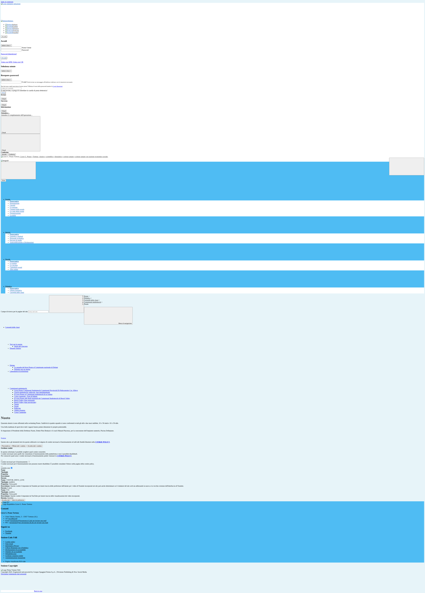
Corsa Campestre (20, 412)
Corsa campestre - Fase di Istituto (25, 396)
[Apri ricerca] (406, 166)
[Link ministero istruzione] (10, 4)
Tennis (16, 404)
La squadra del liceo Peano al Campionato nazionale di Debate (36, 367)
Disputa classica (15, 348)
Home (86, 296)
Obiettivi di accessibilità (13, 552)
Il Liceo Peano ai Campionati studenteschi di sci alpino (33, 394)
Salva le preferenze (18, 500)
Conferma (12, 154)
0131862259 (12, 519)
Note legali (9, 544)
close (3, 180)
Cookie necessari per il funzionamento (14, 462)
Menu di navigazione (125, 323)
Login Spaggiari (58, 86)
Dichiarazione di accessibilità (15, 550)
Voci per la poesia (16, 344)
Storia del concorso (21, 346)
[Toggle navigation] (18, 170)
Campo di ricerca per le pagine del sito (14, 312)
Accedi (4, 36)
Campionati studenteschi (92, 302)
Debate (12, 365)
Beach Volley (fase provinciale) (25, 402)
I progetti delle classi (91, 300)
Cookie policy (10, 542)
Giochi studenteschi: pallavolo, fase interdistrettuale (32, 392)
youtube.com (5, 468)
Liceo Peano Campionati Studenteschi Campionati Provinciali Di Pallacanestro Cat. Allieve (46, 390)
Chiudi (4, 99)
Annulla (4, 154)
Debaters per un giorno (22, 369)
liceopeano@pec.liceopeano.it (29, 523)
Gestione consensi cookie (14, 556)
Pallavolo (17, 408)
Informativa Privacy (12, 546)
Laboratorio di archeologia (19, 371)
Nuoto (16, 406)
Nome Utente (26, 48)
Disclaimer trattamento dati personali (13, 574)
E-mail (24, 82)
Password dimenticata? (9, 54)
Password (25, 50)
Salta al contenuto (7, 2)
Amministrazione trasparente (15, 558)
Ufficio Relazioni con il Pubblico (16, 548)
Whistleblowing (10, 554)
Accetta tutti (35, 446)
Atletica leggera (19, 410)
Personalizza (6, 446)
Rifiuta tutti (18, 446)
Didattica (87, 298)
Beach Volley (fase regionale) (24, 400)
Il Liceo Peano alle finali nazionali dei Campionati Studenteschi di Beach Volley (42, 398)
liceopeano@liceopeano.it (28, 521)
